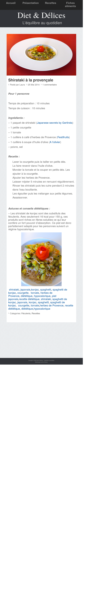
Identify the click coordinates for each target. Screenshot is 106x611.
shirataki (14, 289)
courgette (23, 292)
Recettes (50, 3)
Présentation (31, 3)
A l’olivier (55, 142)
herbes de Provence (52, 305)
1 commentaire (50, 84)
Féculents (25, 313)
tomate (35, 292)
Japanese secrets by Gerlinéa (54, 122)
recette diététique (29, 299)
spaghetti (45, 289)
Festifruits (63, 137)
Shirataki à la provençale (30, 80)
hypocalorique (42, 296)
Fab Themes (45, 362)
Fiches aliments (70, 4)
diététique (26, 296)
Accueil (11, 3)
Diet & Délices (41, 15)
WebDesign (37, 362)
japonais (25, 289)
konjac (35, 289)
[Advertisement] (41, 345)
